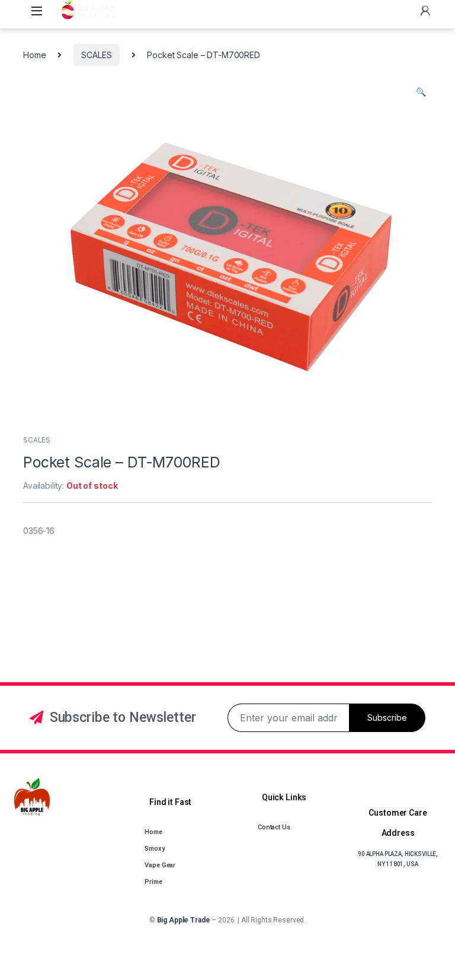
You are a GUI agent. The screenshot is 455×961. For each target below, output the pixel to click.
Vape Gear (160, 865)
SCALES (96, 55)
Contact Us (274, 827)
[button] (421, 92)
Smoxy (154, 848)
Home (34, 55)
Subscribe (387, 717)
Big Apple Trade (183, 920)
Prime (153, 882)
